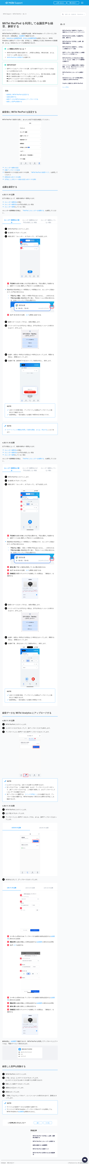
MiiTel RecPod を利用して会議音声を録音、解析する (72, 36)
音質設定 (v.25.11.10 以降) (13, 177)
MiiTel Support (7, 14)
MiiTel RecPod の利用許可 (15, 57)
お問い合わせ (60, 3)
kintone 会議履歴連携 (29, 38)
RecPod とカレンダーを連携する (33, 210)
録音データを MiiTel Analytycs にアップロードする (22, 99)
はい (38, 1123)
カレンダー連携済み (11, 202)
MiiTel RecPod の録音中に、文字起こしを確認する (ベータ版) (72, 47)
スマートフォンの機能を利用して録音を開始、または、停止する (27, 430)
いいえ (47, 1123)
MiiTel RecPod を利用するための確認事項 (44, 1153)
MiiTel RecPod (17, 14)
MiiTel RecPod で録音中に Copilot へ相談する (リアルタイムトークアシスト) (73, 31)
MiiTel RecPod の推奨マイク (40, 172)
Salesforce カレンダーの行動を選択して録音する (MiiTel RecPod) (73, 78)
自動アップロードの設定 (12, 170)
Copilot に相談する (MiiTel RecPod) (72, 83)
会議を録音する (11, 97)
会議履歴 (22, 36)
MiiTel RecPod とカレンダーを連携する (44, 1141)
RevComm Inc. (73, 1163)
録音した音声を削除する (14, 101)
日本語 (73, 3)
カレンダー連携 (9, 207)
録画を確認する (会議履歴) (40, 1145)
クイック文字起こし (31, 794)
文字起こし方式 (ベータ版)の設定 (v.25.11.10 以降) (20, 179)
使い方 (25, 14)
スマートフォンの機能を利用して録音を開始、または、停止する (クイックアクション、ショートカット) (73, 66)
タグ (27, 315)
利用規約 (3, 1163)
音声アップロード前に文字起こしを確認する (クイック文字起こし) (73, 53)
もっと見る (65, 87)
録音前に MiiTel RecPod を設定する (18, 94)
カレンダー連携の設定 (12, 168)
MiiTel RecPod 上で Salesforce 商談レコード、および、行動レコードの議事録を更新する (73, 59)
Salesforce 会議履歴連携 (14, 38)
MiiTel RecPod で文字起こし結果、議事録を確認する (44, 1136)
